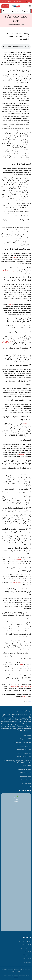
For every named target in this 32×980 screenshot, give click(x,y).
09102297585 (20, 756)
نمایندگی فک (27, 962)
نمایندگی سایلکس (26, 948)
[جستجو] (3, 11)
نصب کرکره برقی (6, 342)
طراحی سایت (25, 975)
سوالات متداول (27, 735)
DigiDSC (14, 257)
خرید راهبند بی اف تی (25, 941)
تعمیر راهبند (27, 787)
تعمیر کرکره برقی (9, 1)
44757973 (5, 6)
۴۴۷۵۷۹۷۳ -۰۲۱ (20, 746)
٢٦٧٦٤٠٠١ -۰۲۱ (17, 742)
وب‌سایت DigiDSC (8, 271)
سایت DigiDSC (17, 582)
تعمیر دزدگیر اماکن (25, 780)
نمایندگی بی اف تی (25, 944)
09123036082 (20, 753)
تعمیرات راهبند (14, 686)
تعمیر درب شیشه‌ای (25, 773)
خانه (22, 24)
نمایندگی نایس (26, 958)
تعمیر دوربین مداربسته (24, 769)
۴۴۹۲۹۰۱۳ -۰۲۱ (20, 749)
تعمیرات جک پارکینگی (25, 686)
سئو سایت (18, 975)
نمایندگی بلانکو (26, 955)
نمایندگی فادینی (26, 951)
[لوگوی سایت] (16, 6)
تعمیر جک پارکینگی (18, 1)
